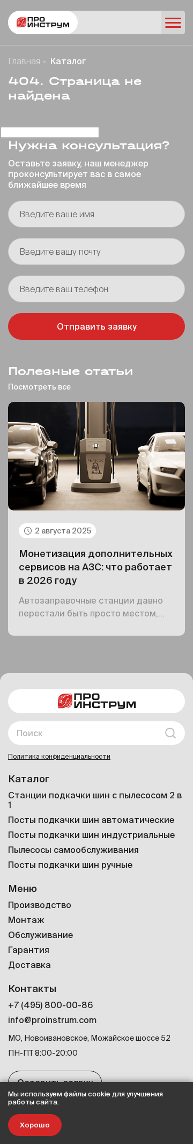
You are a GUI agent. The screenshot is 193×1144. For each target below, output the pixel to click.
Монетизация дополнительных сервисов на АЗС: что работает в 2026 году (96, 567)
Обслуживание (40, 935)
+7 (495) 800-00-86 (50, 1005)
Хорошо (35, 1125)
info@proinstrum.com (52, 1020)
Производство (39, 905)
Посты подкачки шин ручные (70, 865)
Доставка (29, 965)
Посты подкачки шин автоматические (91, 820)
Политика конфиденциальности (59, 756)
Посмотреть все (39, 387)
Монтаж (26, 920)
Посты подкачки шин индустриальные (91, 835)
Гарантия (28, 950)
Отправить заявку (97, 326)
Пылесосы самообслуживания (73, 850)
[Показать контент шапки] (173, 22)
